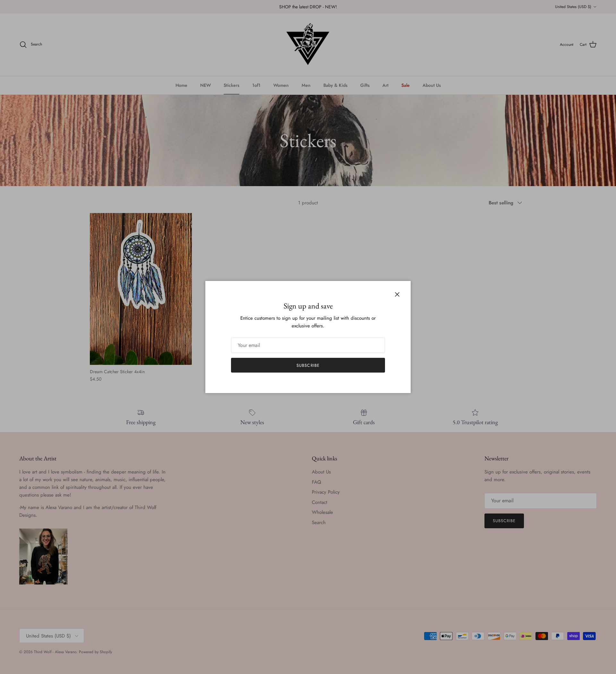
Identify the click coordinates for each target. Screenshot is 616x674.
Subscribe (307, 365)
